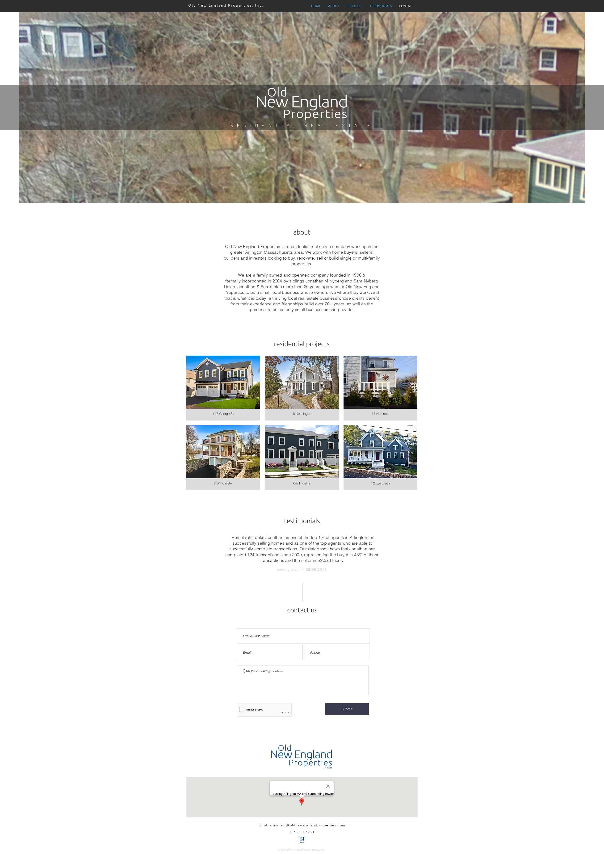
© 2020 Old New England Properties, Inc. (302, 849)
